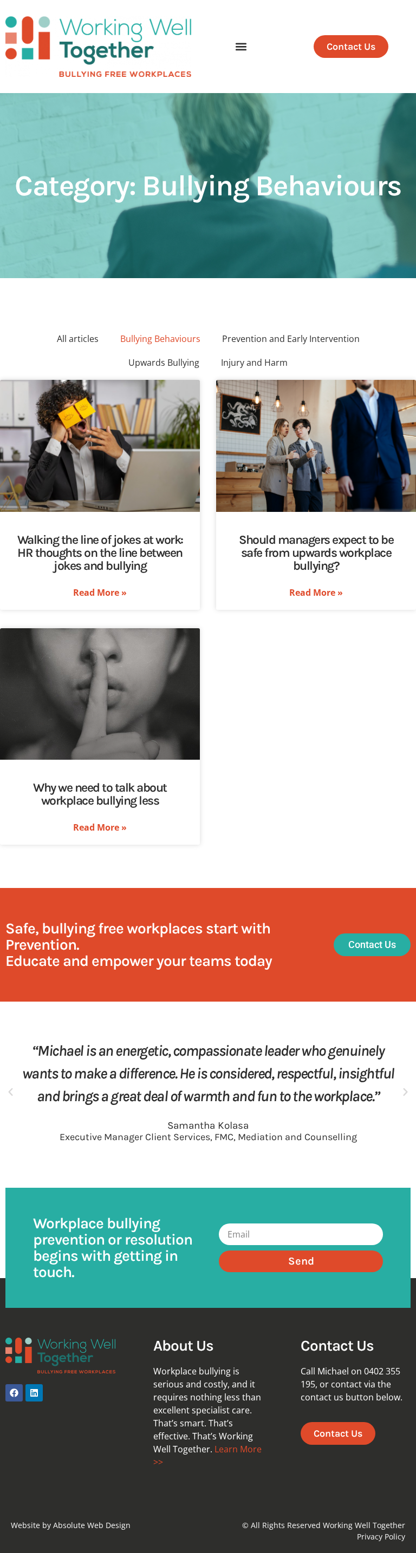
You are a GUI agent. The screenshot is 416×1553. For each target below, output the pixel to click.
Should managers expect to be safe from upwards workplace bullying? (316, 552)
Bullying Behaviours (160, 339)
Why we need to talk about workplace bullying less (100, 794)
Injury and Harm (254, 362)
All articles (78, 339)
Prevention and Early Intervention (291, 339)
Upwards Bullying (163, 362)
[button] (241, 47)
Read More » (100, 592)
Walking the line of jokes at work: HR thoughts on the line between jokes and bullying (100, 552)
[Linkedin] (34, 1392)
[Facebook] (14, 1392)
